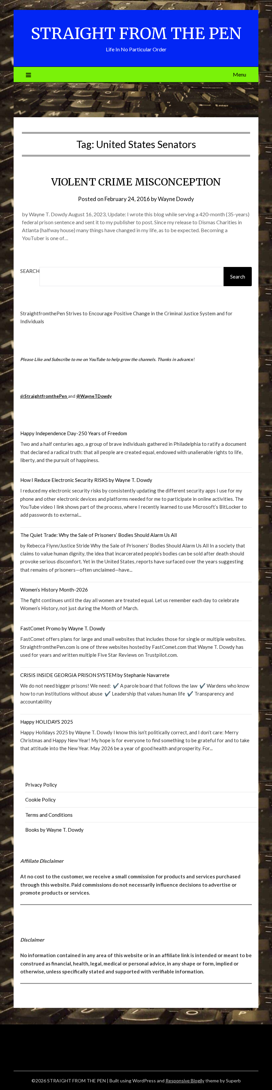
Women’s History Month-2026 (54, 590)
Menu (239, 74)
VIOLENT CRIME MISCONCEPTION (136, 182)
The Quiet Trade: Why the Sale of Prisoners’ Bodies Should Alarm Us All (98, 535)
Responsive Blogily (185, 1080)
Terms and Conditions (49, 815)
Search (29, 271)
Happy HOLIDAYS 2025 (46, 722)
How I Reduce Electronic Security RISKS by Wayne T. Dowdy (86, 480)
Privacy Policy (41, 785)
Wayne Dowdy (176, 198)
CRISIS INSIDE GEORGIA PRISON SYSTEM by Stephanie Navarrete (95, 675)
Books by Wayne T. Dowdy (54, 830)
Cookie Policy (40, 800)
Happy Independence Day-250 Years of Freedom (73, 433)
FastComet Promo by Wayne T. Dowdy (62, 628)
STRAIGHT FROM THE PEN (136, 33)
